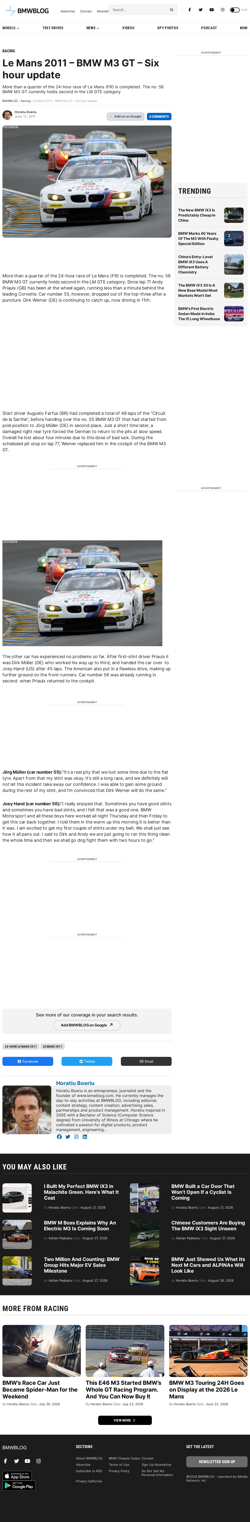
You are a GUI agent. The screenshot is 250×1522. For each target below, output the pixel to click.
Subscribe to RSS (89, 1471)
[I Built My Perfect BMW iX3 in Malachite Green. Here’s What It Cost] (17, 1185)
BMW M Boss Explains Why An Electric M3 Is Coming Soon (80, 1226)
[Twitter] (200, 9)
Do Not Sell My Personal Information (157, 1473)
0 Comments (159, 116)
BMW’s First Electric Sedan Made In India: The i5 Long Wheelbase (199, 313)
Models (9, 28)
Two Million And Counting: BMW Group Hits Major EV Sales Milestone (82, 1265)
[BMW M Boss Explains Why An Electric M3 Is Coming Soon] (17, 1222)
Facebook (29, 1061)
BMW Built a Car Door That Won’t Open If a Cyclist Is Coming (203, 1192)
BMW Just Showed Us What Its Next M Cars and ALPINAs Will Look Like (208, 1265)
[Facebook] (189, 9)
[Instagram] (222, 9)
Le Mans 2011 (52, 1046)
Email (148, 1061)
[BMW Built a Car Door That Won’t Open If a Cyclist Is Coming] (144, 1185)
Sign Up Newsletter (157, 1465)
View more (123, 1420)
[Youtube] (211, 9)
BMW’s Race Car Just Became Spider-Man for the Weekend (40, 1389)
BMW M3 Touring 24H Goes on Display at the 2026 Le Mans (206, 1389)
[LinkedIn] (85, 1137)
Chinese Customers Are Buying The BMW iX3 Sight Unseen (208, 1226)
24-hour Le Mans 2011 (21, 1046)
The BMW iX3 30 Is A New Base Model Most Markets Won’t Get (198, 290)
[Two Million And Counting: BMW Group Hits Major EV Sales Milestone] (17, 1258)
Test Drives (52, 28)
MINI (244, 28)
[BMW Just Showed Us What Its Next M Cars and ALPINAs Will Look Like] (144, 1258)
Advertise (68, 11)
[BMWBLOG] (33, 1448)
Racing (8, 51)
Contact (86, 11)
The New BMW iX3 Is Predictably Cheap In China (196, 215)
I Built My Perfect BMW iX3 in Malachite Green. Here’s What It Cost (81, 1192)
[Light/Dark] (235, 10)
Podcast (209, 28)
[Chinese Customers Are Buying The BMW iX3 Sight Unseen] (144, 1222)
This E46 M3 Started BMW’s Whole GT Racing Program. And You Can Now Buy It (123, 1389)
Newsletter (105, 11)
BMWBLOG (10, 101)
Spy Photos (167, 28)
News (91, 28)
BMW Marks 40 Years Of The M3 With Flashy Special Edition (198, 238)
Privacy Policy (119, 1471)
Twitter (89, 1061)
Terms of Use (119, 1465)
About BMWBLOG (89, 1458)
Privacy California (89, 1481)
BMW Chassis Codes (124, 1458)
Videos (128, 28)
